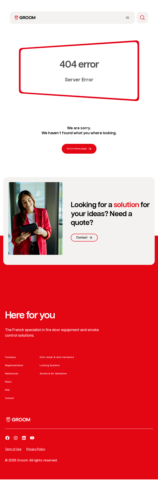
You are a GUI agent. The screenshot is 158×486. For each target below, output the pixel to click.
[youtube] (32, 437)
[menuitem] (25, 17)
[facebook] (7, 437)
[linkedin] (23, 437)
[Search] (142, 17)
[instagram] (15, 437)
